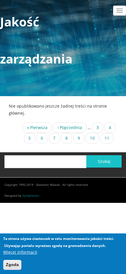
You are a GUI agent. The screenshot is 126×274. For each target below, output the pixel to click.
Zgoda (12, 264)
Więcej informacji (20, 252)
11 (109, 139)
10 (94, 138)
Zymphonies (30, 195)
